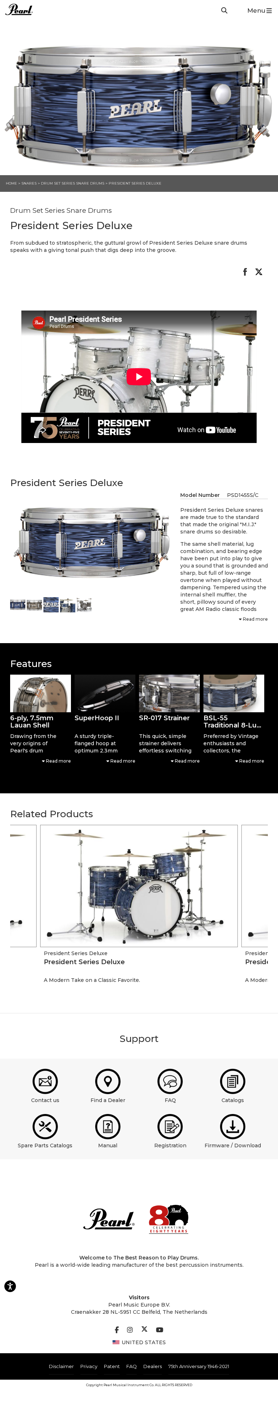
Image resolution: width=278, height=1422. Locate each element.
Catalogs (233, 1100)
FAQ (170, 1100)
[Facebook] (117, 1330)
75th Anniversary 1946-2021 (198, 1366)
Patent (112, 1366)
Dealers (152, 1366)
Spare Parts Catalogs (45, 1145)
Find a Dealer (107, 1100)
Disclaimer (61, 1366)
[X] (144, 1330)
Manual (107, 1145)
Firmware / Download (233, 1145)
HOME (11, 183)
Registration (170, 1145)
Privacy (88, 1366)
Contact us (45, 1100)
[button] (40, 693)
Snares (29, 183)
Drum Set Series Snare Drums (73, 183)
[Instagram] (130, 1330)
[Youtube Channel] (159, 1330)
